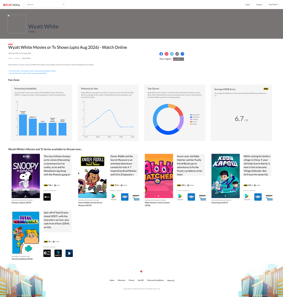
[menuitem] (248, 5)
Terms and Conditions (155, 280)
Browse (259, 5)
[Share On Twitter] (172, 54)
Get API (141, 280)
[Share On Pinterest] (166, 54)
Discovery (121, 280)
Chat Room (273, 4)
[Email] (177, 54)
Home (248, 5)
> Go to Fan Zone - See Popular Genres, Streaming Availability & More (32, 71)
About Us (170, 280)
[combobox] (178, 59)
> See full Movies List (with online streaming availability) (27, 73)
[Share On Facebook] (161, 54)
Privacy (131, 280)
